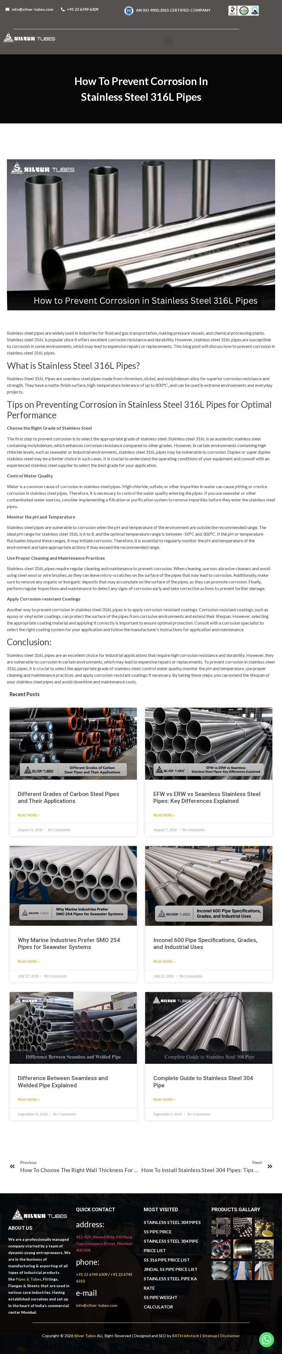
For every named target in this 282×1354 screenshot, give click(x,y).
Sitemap (209, 1335)
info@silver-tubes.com (96, 1305)
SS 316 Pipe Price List (167, 1259)
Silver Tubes (85, 1335)
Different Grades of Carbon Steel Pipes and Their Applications (68, 797)
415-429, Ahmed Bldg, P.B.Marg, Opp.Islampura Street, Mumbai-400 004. (104, 1243)
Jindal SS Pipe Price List (170, 1269)
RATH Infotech (185, 1335)
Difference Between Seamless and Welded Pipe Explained (63, 1081)
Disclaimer (230, 1335)
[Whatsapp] (266, 1339)
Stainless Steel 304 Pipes (172, 1222)
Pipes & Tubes (28, 1279)
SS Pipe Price (158, 1231)
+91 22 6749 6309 (92, 1274)
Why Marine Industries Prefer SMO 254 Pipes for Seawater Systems (69, 943)
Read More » (28, 815)
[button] (168, 41)
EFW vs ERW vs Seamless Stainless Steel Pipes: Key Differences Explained (207, 797)
